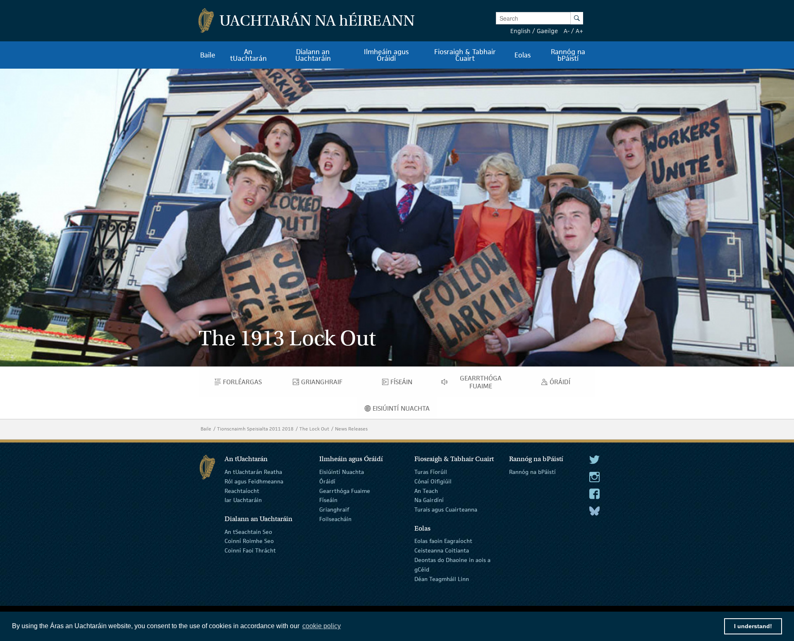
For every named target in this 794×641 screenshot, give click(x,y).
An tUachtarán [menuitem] (248, 55)
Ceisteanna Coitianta (441, 550)
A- (566, 31)
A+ (579, 31)
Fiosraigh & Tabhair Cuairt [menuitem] (465, 55)
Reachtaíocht (242, 490)
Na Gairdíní (429, 500)
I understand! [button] (753, 626)
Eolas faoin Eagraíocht (443, 541)
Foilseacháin (335, 519)
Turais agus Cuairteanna (445, 509)
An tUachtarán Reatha (253, 472)
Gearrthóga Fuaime (344, 490)
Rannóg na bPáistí (532, 472)
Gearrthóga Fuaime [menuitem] (488, 382)
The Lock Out (314, 429)
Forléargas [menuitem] (250, 384)
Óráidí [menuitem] (562, 384)
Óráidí (327, 481)
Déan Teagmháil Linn (441, 578)
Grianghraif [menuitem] (329, 384)
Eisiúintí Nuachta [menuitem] (405, 410)
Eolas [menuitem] (522, 55)
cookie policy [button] (321, 625)
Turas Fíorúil (430, 472)
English (520, 31)
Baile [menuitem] (207, 55)
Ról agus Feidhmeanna (254, 481)
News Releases (351, 429)
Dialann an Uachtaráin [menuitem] (313, 55)
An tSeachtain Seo (248, 531)
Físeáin (328, 500)
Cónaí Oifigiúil (433, 481)
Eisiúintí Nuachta (341, 472)
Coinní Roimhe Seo (249, 541)
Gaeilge (547, 31)
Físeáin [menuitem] (404, 384)
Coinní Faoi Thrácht (250, 550)
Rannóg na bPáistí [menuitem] (568, 55)
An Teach (426, 490)
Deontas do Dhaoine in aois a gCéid (452, 564)
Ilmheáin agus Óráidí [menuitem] (386, 55)
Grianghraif (334, 509)
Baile (206, 429)
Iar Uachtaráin (243, 500)
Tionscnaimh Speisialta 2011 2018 (255, 429)
